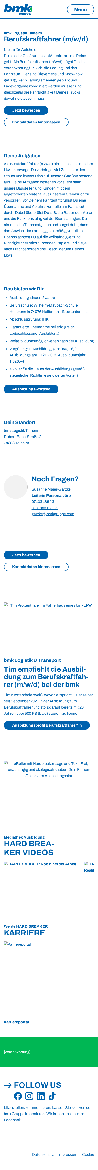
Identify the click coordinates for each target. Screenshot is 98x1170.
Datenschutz (43, 1154)
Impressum (67, 1154)
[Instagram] (29, 1096)
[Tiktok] (52, 1096)
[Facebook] (18, 1096)
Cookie (88, 1154)
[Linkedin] (41, 1096)
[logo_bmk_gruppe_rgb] (18, 9)
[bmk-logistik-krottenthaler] (49, 627)
